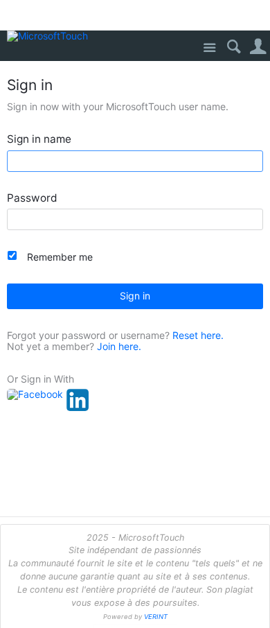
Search (234, 47)
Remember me (60, 257)
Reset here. (198, 335)
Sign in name (39, 140)
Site (209, 48)
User (258, 47)
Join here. (119, 346)
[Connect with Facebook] (35, 395)
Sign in (135, 296)
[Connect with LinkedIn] (77, 400)
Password (32, 198)
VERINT (156, 616)
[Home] (50, 36)
